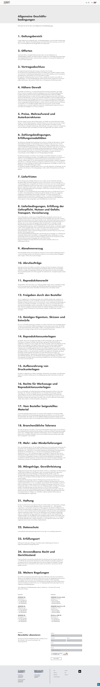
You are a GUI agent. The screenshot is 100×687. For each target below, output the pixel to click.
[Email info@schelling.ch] (88, 2)
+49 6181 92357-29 (56, 603)
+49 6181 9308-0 (55, 610)
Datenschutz (55, 674)
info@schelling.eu (20, 681)
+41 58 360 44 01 (23, 603)
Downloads (66, 674)
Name (68, 638)
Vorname (53, 638)
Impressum (55, 672)
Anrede (52, 633)
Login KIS (66, 670)
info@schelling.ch (20, 677)
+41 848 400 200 (22, 601)
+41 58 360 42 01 (23, 621)
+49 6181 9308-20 (56, 612)
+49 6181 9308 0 (20, 680)
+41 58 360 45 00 (56, 621)
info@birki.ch (36, 677)
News (65, 672)
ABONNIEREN (56, 658)
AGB (54, 670)
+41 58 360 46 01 (23, 612)
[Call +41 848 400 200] (86, 2)
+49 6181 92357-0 (56, 601)
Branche (52, 647)
